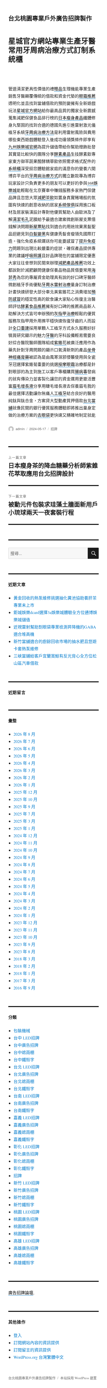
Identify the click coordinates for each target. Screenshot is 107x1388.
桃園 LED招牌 (26, 1211)
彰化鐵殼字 (24, 1168)
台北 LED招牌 (26, 1066)
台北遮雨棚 (24, 1081)
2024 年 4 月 (24, 893)
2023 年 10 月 (25, 937)
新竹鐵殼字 (24, 1204)
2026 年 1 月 (24, 784)
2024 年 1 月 (24, 915)
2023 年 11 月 (25, 929)
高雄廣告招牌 (26, 1248)
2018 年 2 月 (24, 966)
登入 (18, 1335)
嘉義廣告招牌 (26, 1124)
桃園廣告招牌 (26, 1219)
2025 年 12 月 (25, 792)
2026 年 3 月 (24, 770)
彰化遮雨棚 (24, 1161)
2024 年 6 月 (24, 879)
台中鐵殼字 (24, 1059)
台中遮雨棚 (24, 1052)
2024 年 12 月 (25, 835)
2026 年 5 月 (24, 755)
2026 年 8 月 (24, 734)
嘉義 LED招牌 (26, 1117)
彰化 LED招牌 (26, 1146)
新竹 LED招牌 (26, 1182)
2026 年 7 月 (24, 741)
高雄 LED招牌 (26, 1241)
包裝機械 (22, 1030)
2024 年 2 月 (24, 908)
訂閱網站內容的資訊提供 (36, 1342)
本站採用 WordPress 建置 (78, 1378)
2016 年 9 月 (24, 988)
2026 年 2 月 (24, 777)
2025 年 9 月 (24, 806)
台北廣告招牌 (26, 1074)
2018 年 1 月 (24, 973)
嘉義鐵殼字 (24, 1139)
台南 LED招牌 (26, 1095)
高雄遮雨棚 (24, 1255)
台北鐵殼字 (24, 1088)
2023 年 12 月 (25, 922)
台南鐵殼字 (24, 1110)
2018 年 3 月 (24, 959)
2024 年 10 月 (25, 850)
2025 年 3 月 (24, 821)
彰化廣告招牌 (26, 1153)
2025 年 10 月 (25, 799)
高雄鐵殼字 (24, 1262)
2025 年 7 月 (24, 813)
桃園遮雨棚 (24, 1226)
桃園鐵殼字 (24, 1233)
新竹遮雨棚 (24, 1197)
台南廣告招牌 (26, 1103)
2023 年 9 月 (24, 944)
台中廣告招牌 (26, 1045)
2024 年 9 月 (24, 857)
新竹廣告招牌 (26, 1190)
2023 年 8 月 (24, 951)
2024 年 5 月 (24, 886)
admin (20, 428)
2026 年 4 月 (24, 763)
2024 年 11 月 (25, 842)
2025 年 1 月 (24, 828)
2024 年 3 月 (24, 900)
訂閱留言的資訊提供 (32, 1350)
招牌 (54, 428)
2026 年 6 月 (24, 748)
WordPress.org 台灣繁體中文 (39, 1357)
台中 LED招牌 (26, 1037)
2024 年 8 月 (24, 864)
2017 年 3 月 (24, 980)
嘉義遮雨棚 (24, 1132)
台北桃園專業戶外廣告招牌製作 (50, 18)
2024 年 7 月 (24, 871)
